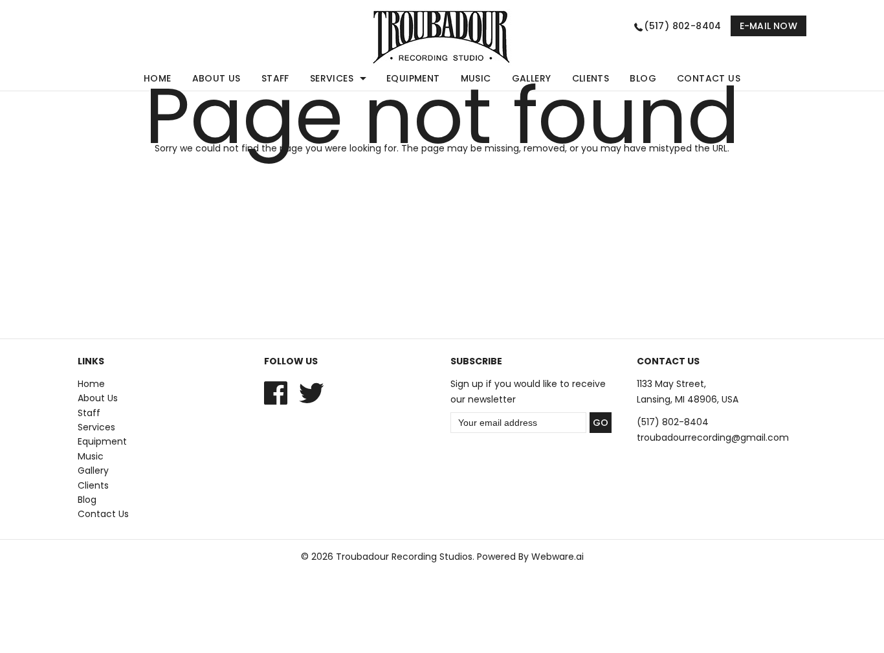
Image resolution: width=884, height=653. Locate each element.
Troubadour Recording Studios (404, 556)
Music (476, 78)
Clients (591, 78)
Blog (643, 78)
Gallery (531, 78)
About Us (216, 78)
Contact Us (708, 78)
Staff (275, 78)
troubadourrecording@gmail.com (713, 437)
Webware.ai (557, 556)
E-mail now (768, 25)
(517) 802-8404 (683, 25)
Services (331, 78)
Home (157, 78)
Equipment (413, 78)
